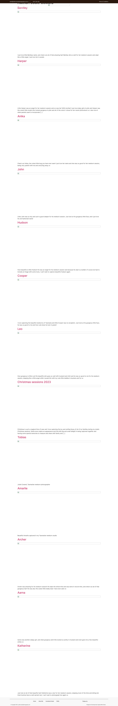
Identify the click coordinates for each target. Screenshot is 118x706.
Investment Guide (31, 7)
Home (13, 7)
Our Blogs (93, 7)
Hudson (23, 222)
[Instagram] (95, 701)
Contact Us (102, 7)
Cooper (22, 275)
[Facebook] (91, 701)
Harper (22, 61)
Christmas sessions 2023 (34, 382)
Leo (20, 329)
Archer (22, 539)
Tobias (22, 437)
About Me (20, 7)
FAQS (41, 7)
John (21, 169)
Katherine (24, 645)
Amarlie (22, 488)
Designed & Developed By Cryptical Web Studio (96, 704)
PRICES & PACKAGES (81, 7)
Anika (21, 116)
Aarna (21, 592)
